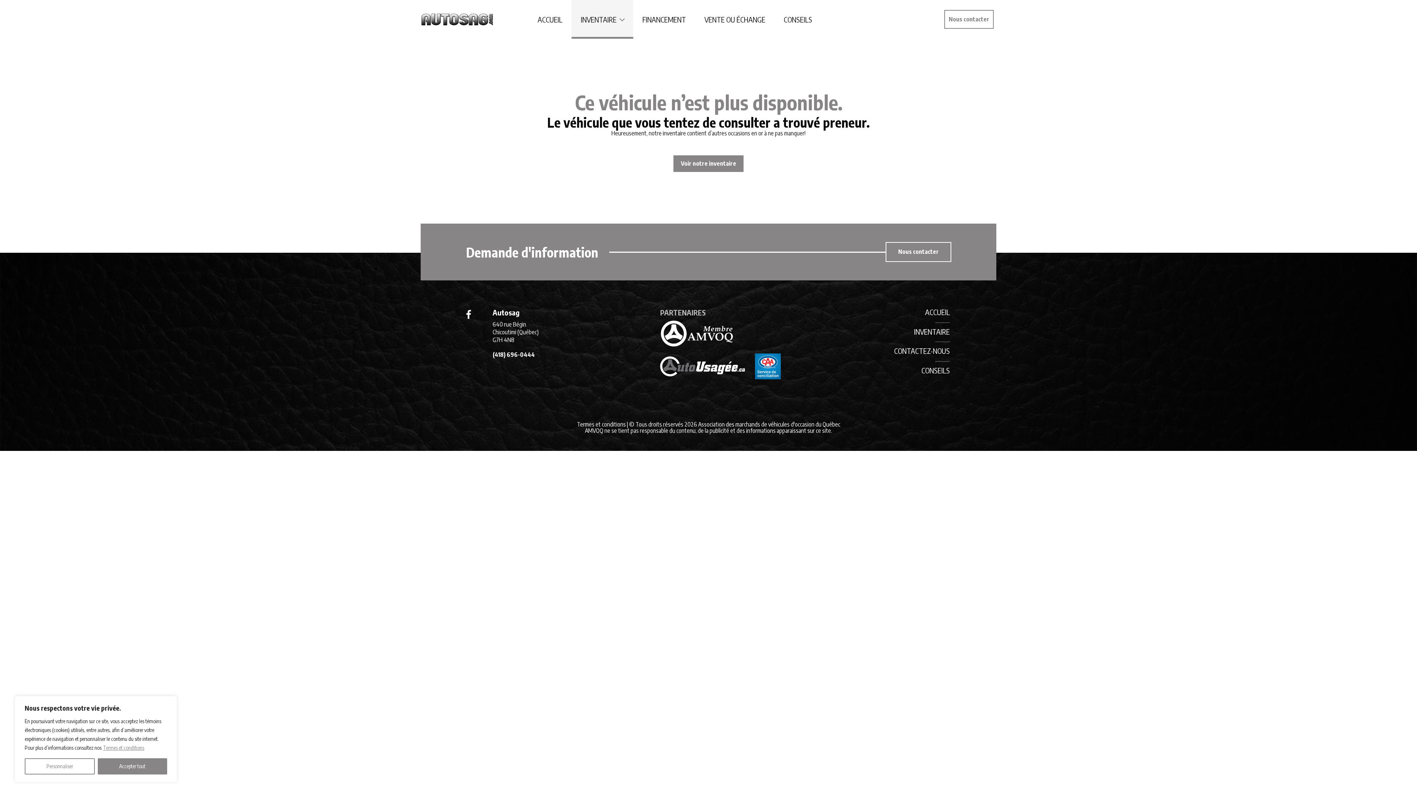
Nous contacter (969, 19)
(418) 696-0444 (514, 354)
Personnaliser (59, 766)
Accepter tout (132, 766)
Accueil (550, 19)
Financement (664, 19)
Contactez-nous (922, 350)
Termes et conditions (123, 748)
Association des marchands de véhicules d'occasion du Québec (769, 424)
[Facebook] (468, 314)
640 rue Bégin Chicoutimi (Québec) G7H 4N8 (516, 332)
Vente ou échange (734, 19)
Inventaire (599, 19)
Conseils (798, 19)
